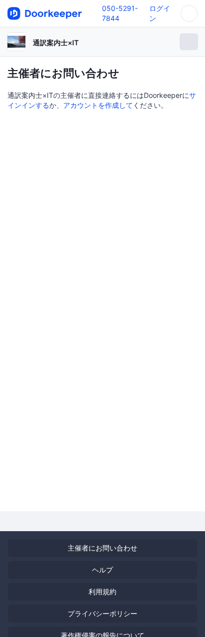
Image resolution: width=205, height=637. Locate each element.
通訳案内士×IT (56, 42)
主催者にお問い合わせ (102, 548)
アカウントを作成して (98, 105)
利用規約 (102, 591)
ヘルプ (102, 569)
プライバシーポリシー (102, 613)
